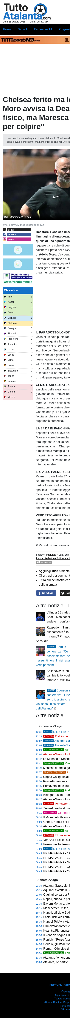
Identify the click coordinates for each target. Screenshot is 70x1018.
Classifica (11, 290)
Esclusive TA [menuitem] (43, 29)
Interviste (51, 554)
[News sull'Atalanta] (27, 11)
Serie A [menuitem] (23, 29)
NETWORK (55, 984)
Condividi (47, 592)
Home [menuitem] (7, 29)
